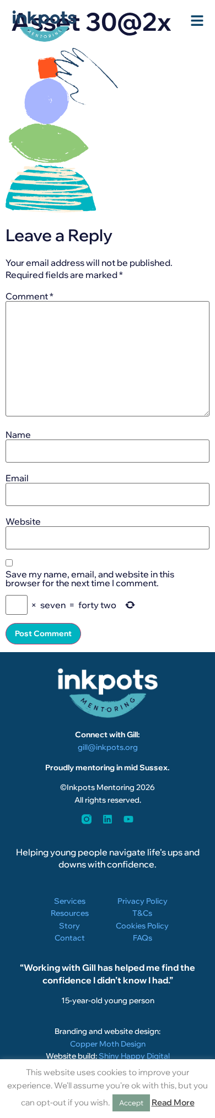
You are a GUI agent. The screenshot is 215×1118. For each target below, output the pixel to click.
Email (17, 478)
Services (69, 901)
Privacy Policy (142, 901)
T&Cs (142, 913)
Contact (70, 938)
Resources (70, 913)
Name (18, 434)
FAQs (142, 938)
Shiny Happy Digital (134, 1056)
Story (69, 926)
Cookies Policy (142, 926)
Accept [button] (131, 1102)
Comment (29, 296)
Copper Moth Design (108, 1044)
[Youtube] (128, 819)
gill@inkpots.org (108, 747)
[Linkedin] (107, 819)
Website (23, 521)
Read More (173, 1102)
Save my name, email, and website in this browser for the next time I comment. (90, 578)
